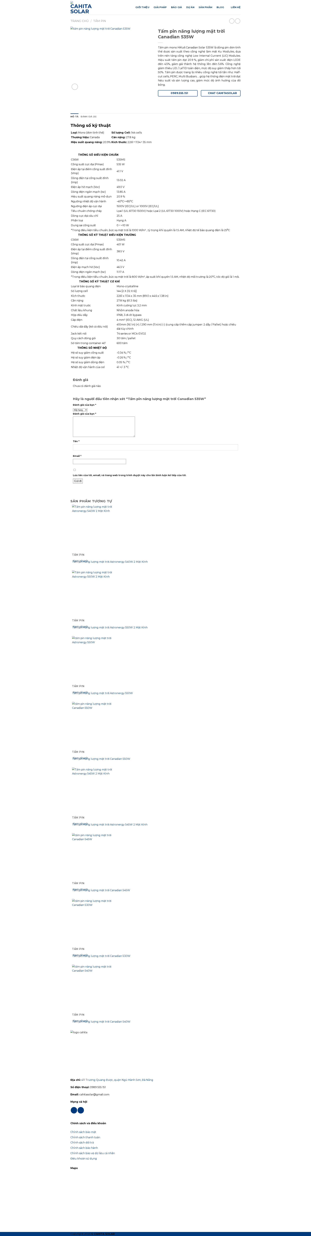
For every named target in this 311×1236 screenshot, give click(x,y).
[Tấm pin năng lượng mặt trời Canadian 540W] (96, 988)
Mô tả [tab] (74, 116)
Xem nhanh (80, 560)
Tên (76, 441)
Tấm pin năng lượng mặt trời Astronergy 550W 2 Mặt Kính (110, 627)
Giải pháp (160, 7)
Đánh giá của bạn (84, 404)
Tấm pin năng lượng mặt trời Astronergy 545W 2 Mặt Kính (109, 824)
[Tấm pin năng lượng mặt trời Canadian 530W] (96, 922)
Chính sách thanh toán (85, 1137)
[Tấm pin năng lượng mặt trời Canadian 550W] (96, 725)
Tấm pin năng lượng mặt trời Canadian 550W (101, 758)
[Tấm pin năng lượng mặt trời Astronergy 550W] (96, 660)
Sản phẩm (205, 7)
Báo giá (176, 7)
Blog (220, 7)
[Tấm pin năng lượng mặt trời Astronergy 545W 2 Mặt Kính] (96, 791)
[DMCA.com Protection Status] (86, 1214)
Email (77, 456)
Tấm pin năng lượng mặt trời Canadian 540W (101, 1021)
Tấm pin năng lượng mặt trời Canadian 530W (101, 956)
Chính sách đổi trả (82, 1142)
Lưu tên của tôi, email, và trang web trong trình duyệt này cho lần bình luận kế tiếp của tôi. (129, 475)
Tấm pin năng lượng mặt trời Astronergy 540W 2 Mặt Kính (110, 561)
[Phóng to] (75, 87)
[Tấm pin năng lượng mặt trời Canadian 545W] (96, 857)
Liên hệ (236, 7)
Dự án (190, 7)
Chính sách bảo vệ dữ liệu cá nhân (92, 1153)
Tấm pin (99, 21)
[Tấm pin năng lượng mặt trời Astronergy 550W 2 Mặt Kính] (96, 594)
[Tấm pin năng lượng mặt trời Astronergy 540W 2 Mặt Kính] (96, 528)
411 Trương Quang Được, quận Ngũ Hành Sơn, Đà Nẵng (117, 1079)
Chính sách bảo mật (83, 1132)
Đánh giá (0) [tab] (88, 116)
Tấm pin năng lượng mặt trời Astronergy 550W (102, 693)
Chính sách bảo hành (84, 1147)
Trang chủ (79, 21)
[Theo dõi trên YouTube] (81, 1110)
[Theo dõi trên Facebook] (74, 1110)
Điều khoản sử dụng (83, 1158)
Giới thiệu (142, 7)
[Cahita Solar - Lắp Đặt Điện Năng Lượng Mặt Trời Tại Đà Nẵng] (86, 7)
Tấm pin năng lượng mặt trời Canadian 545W (101, 890)
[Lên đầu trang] (304, 1231)
